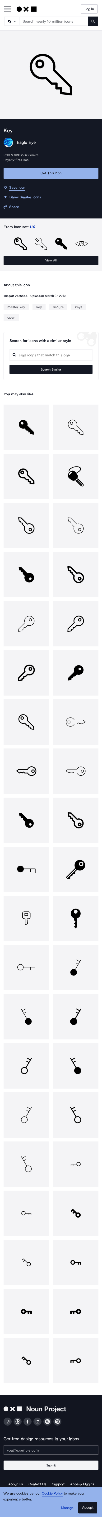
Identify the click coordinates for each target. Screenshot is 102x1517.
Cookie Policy (52, 1493)
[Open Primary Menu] (7, 9)
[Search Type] (11, 21)
